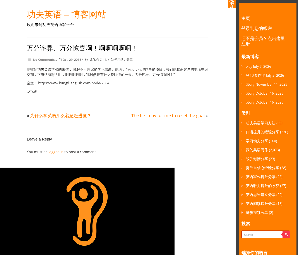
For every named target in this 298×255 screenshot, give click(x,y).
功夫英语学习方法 (261, 122)
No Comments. (44, 59)
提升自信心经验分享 (262, 167)
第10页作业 (255, 75)
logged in (55, 151)
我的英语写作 (257, 149)
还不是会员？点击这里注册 (263, 41)
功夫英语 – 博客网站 (66, 14)
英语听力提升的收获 (262, 185)
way (249, 66)
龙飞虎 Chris (98, 59)
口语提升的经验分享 (262, 131)
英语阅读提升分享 (261, 203)
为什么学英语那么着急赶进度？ (60, 115)
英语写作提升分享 (261, 176)
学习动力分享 (123, 59)
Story (250, 84)
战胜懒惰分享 (257, 158)
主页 (245, 18)
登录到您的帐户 (256, 28)
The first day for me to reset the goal (168, 115)
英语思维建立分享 (261, 194)
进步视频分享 (257, 212)
